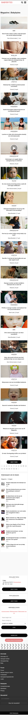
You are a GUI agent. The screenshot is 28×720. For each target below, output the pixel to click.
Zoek (14, 627)
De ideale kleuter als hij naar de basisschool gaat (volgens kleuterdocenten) (14, 497)
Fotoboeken (4, 674)
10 (21, 466)
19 (16, 469)
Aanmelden (14, 635)
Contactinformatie (5, 686)
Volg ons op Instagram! (14, 640)
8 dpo (4, 580)
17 (11, 469)
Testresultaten (17, 582)
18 (13, 469)
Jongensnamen (5, 611)
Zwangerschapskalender (7, 677)
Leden (2, 679)
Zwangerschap (4, 661)
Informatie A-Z (4, 656)
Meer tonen (14, 462)
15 (6, 469)
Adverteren (3, 688)
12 (25, 466)
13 (2, 469)
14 (4, 469)
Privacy (2, 690)
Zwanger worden (5, 659)
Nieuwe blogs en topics (7, 672)
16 (9, 469)
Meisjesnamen (14, 611)
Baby (2, 663)
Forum (2, 670)
